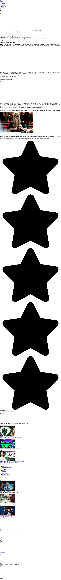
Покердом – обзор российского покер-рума (6, 436)
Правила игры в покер (5, 475)
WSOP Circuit (32, 38)
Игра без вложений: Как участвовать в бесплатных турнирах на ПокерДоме (12, 461)
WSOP (17, 106)
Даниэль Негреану (3, 552)
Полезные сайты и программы (6, 474)
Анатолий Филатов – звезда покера (5, 491)
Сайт (1, 415)
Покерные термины (5, 473)
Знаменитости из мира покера (36, 30)
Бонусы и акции (4, 466)
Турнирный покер (5, 477)
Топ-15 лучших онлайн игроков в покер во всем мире (8, 528)
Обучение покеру (4, 4)
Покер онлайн (4, 470)
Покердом (5, 472)
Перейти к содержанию (4, 0)
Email (1, 413)
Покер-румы (4, 6)
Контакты (3, 7)
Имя (1, 411)
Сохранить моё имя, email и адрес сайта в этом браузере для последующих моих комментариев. (15, 423)
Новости (3, 5)
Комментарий (2, 421)
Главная (3, 3)
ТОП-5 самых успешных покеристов (6, 516)
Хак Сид (1, 563)
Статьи (3, 476)
